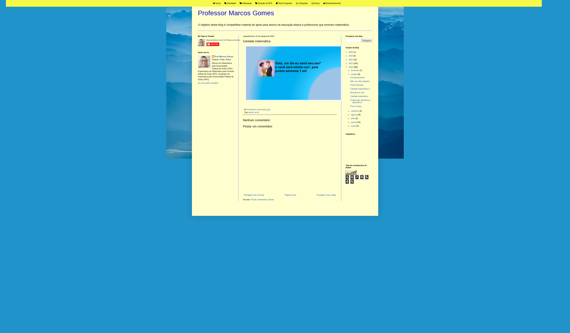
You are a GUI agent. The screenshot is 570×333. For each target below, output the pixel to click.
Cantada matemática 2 (360, 89)
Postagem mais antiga (326, 195)
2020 (351, 67)
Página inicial (290, 195)
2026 (351, 52)
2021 (351, 63)
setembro (355, 111)
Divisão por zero (357, 92)
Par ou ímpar (355, 106)
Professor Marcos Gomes (236, 13)
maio (353, 126)
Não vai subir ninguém (359, 81)
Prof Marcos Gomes (224, 56)
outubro (354, 74)
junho (353, 122)
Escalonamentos (357, 77)
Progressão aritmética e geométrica (360, 101)
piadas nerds (253, 112)
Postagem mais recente (254, 195)
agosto (354, 115)
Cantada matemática (359, 96)
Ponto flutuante (356, 85)
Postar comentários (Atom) (262, 199)
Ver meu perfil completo (208, 83)
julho (353, 118)
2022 (351, 60)
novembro (355, 70)
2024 (351, 56)
